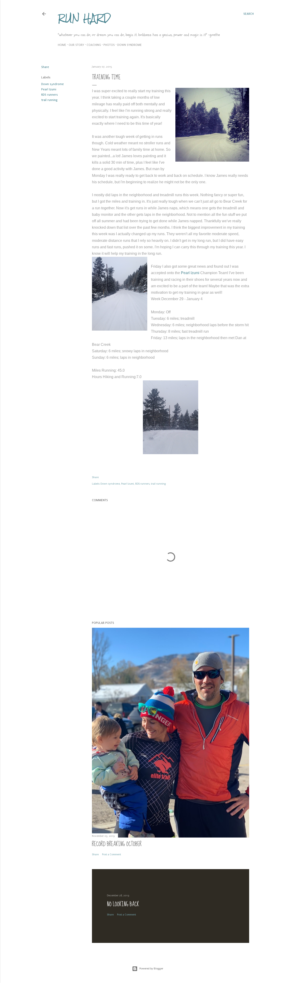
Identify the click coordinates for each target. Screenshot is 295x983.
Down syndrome (129, 45)
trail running (49, 100)
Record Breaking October (117, 844)
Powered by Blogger (151, 968)
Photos (109, 45)
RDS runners (49, 94)
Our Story (76, 45)
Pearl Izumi (48, 89)
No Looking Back (123, 904)
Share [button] (45, 67)
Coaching (94, 45)
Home (62, 45)
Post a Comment (111, 854)
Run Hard (84, 18)
